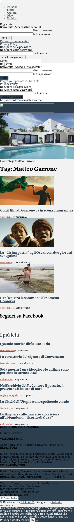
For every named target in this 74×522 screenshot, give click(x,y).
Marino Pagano (7, 408)
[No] (36, 520)
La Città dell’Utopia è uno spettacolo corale (34, 401)
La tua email (40, 53)
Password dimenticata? (14, 41)
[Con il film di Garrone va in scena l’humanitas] (27, 204)
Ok (32, 520)
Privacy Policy (9, 44)
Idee (10, 15)
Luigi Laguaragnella (9, 395)
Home (4, 161)
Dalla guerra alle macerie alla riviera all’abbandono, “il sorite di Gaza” (29, 416)
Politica (12, 18)
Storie (10, 10)
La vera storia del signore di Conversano (32, 357)
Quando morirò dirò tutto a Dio (25, 344)
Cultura (12, 12)
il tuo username (42, 30)
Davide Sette (6, 263)
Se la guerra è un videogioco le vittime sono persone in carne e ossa (34, 371)
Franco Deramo (7, 351)
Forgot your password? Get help (19, 81)
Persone (12, 7)
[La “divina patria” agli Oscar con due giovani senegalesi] (27, 246)
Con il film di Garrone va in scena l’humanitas (36, 210)
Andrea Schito (6, 379)
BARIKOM (27, 502)
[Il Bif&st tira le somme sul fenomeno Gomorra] (27, 291)
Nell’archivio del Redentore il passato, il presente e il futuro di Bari (32, 387)
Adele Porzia (5, 217)
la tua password (42, 34)
